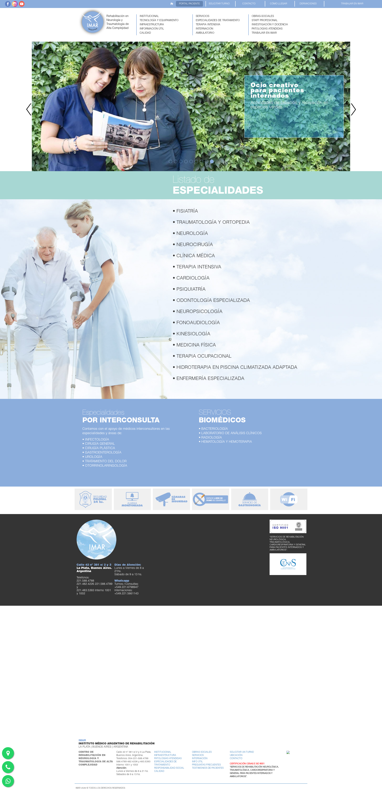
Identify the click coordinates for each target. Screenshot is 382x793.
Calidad (159, 771)
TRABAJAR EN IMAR (352, 4)
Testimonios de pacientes (208, 768)
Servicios (198, 755)
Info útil (197, 762)
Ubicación (236, 755)
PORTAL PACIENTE (189, 4)
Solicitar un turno (242, 752)
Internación (199, 759)
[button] (163, 16)
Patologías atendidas (168, 759)
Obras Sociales (202, 752)
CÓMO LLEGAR (278, 4)
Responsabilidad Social (169, 768)
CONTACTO (248, 4)
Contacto (236, 759)
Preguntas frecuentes (206, 765)
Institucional (162, 752)
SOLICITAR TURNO (219, 4)
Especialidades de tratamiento (165, 763)
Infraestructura (165, 755)
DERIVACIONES (308, 4)
